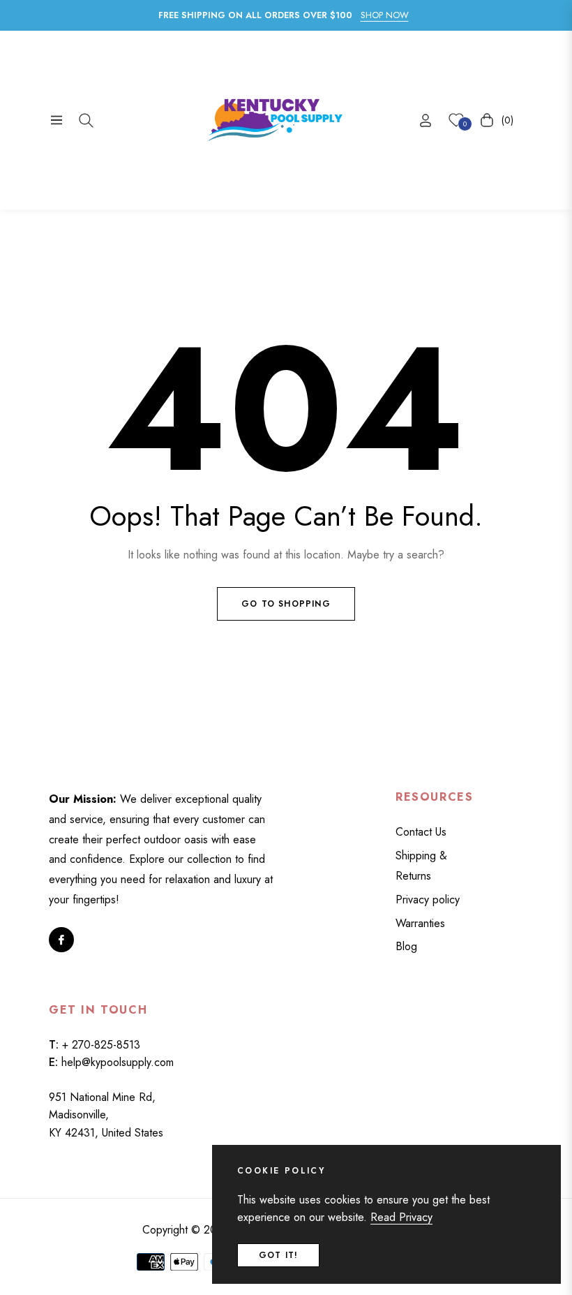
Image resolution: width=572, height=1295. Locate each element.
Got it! (278, 1255)
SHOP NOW (385, 15)
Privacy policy (428, 899)
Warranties (420, 923)
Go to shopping (286, 604)
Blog (406, 946)
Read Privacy (401, 1217)
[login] (425, 120)
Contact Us (421, 832)
